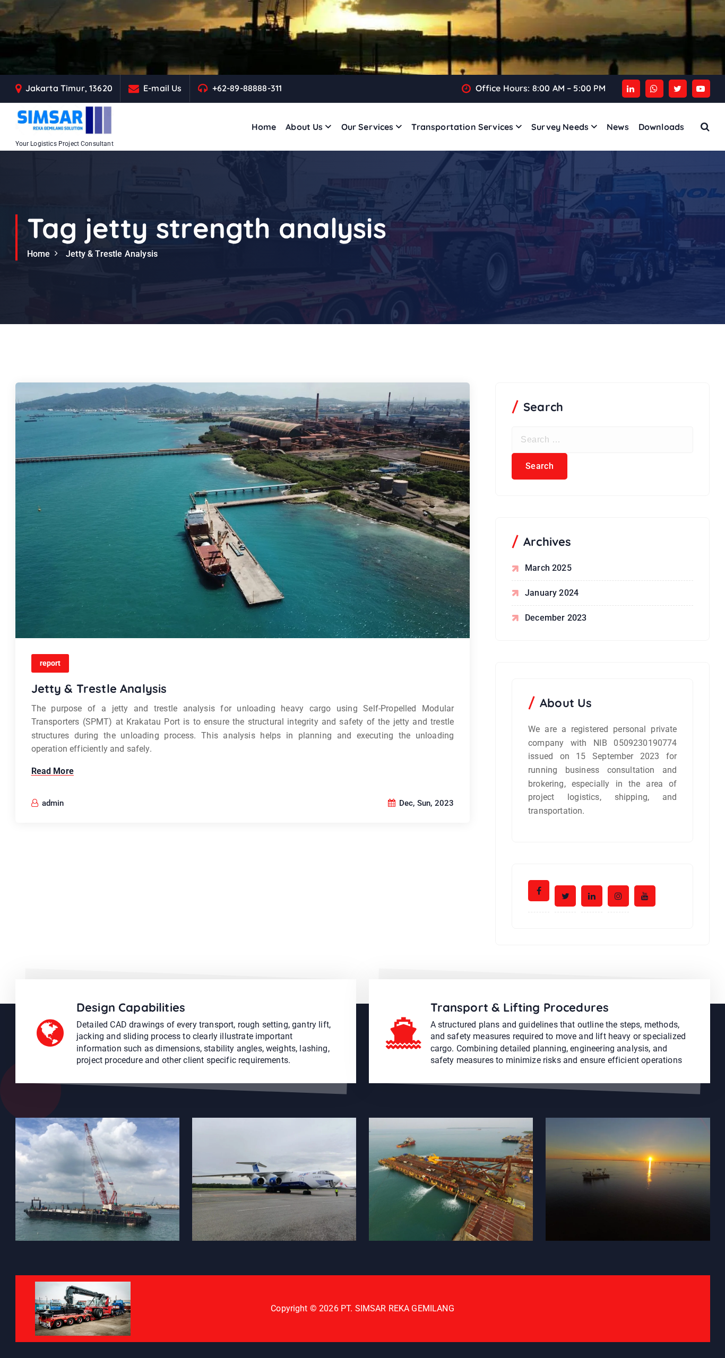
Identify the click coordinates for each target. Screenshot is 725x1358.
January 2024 (552, 593)
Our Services (367, 126)
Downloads (661, 126)
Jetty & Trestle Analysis (112, 254)
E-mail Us (162, 88)
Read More (52, 771)
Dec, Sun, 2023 (425, 803)
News (618, 126)
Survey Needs (560, 126)
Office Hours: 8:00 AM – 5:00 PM (541, 88)
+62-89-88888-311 (247, 88)
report (50, 663)
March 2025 (548, 568)
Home (264, 126)
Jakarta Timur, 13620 (69, 88)
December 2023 (555, 618)
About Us (304, 126)
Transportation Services (462, 126)
